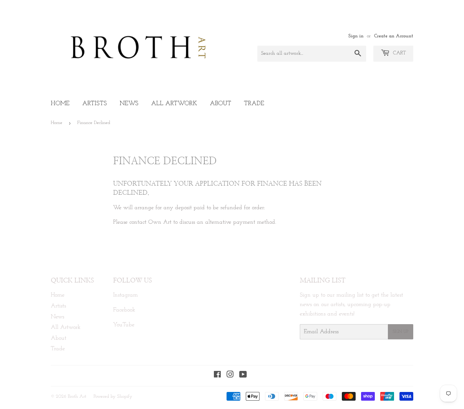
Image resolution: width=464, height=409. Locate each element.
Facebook (124, 310)
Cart (399, 53)
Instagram (125, 295)
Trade (254, 103)
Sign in (356, 36)
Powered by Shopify (113, 396)
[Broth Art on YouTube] (243, 376)
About (220, 103)
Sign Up (401, 332)
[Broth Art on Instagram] (230, 376)
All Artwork (174, 103)
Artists (94, 103)
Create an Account (393, 36)
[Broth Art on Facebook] (217, 376)
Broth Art (77, 396)
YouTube (123, 325)
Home (60, 103)
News (129, 103)
